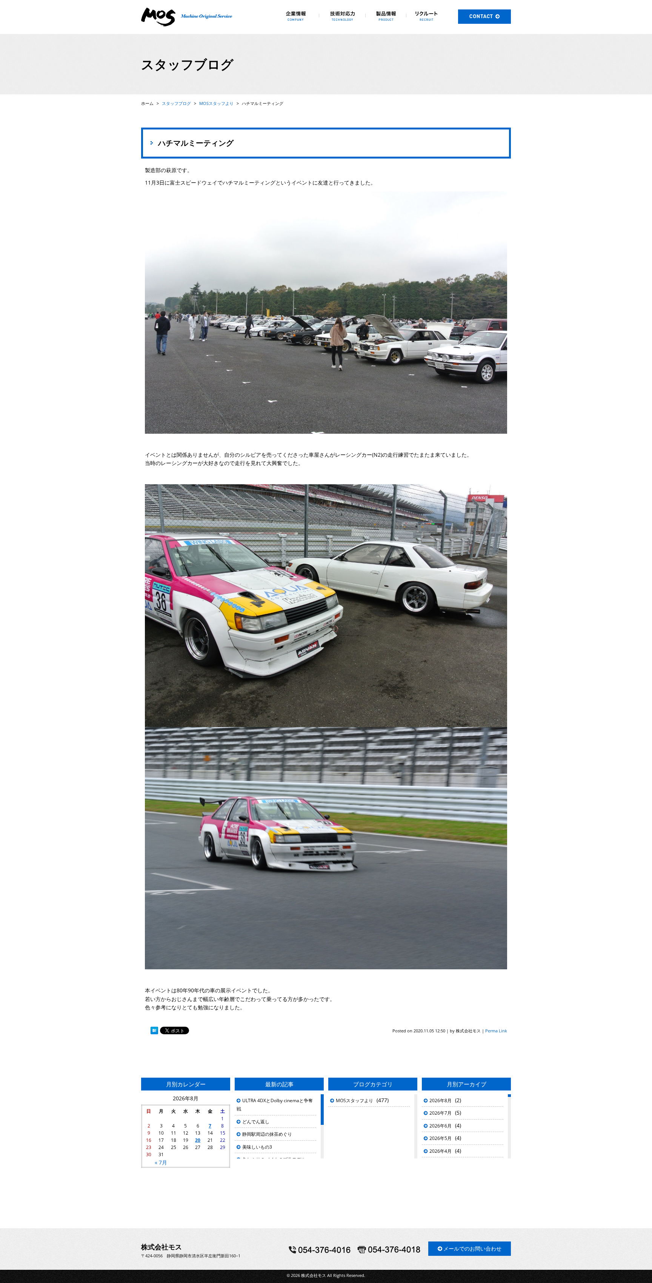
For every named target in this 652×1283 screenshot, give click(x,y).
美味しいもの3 (257, 1147)
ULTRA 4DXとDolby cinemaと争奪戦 (275, 1104)
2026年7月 (440, 1113)
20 (197, 1140)
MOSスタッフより (354, 1100)
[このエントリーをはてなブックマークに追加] (154, 1031)
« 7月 (161, 1162)
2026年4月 (440, 1151)
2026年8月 (440, 1100)
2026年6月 (440, 1126)
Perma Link (496, 1030)
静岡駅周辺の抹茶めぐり (267, 1134)
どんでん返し (255, 1121)
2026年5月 (440, 1138)
